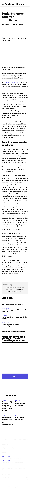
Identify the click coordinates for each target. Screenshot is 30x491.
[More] (22, 32)
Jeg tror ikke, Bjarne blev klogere (12, 304)
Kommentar (4, 315)
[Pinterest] (14, 32)
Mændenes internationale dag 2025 (13, 331)
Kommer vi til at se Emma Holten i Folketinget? (21, 403)
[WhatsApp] (18, 32)
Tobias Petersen (18, 24)
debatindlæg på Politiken (11, 82)
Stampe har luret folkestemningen (14, 289)
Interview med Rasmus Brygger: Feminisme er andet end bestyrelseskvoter (8, 421)
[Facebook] (7, 32)
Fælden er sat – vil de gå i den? (14, 291)
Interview (4, 400)
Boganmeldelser (5, 302)
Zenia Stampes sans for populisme (15, 287)
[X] (11, 32)
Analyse (4, 10)
